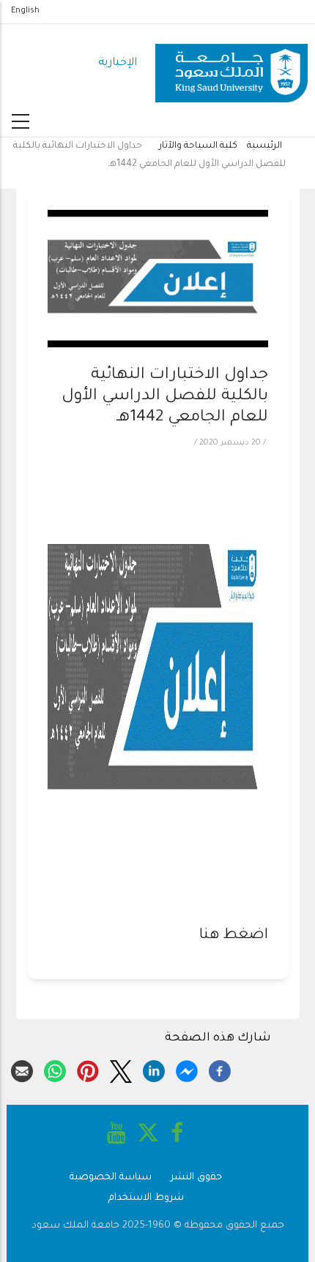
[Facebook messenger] (187, 1069)
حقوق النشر (196, 1177)
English (25, 11)
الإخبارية (117, 63)
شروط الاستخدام (146, 1198)
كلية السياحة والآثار (198, 146)
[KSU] (231, 64)
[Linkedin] (154, 1069)
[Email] (22, 1069)
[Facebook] (220, 1069)
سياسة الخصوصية (111, 1177)
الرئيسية (264, 146)
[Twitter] (121, 1069)
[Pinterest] (88, 1069)
